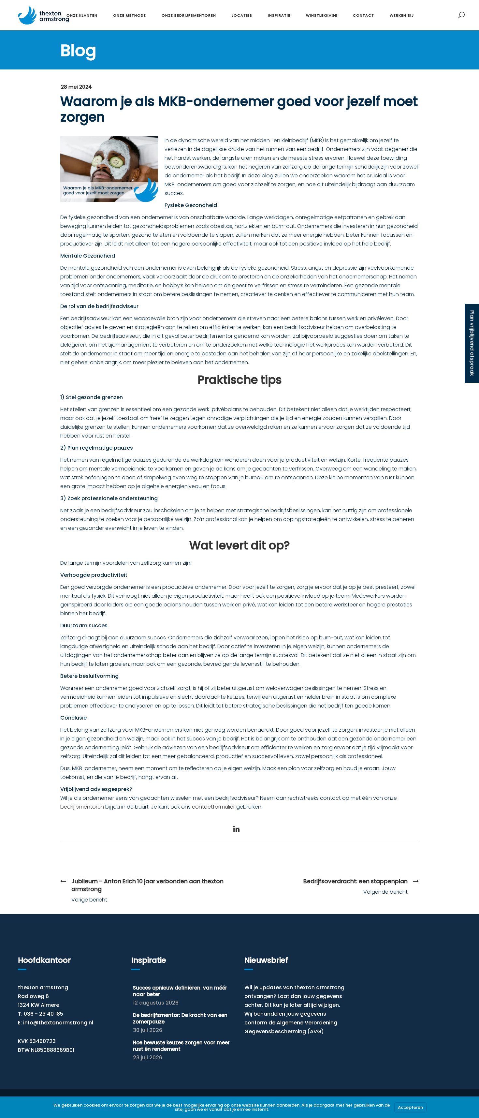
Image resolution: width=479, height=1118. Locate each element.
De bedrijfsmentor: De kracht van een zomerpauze (180, 1018)
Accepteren (410, 1107)
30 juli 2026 (147, 1030)
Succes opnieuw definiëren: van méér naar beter (180, 991)
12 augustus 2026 (156, 1002)
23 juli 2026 (147, 1057)
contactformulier (213, 807)
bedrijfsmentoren (82, 807)
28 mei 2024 (76, 86)
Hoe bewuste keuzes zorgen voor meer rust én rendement (181, 1045)
